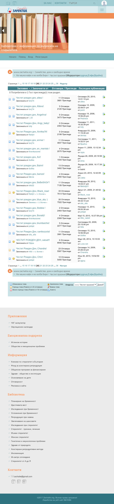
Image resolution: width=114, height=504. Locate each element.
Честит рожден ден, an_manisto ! (33, 148)
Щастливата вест (19, 405)
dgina (82, 260)
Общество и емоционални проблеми (28, 346)
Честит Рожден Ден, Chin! (29, 256)
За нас (48, 3)
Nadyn (31, 134)
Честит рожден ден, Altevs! (30, 106)
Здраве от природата (20, 445)
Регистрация (41, 56)
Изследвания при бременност (25, 409)
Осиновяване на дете (21, 377)
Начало (12, 56)
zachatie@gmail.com (8, 3)
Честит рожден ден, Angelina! (31, 114)
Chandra (84, 252)
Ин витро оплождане (20, 457)
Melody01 (84, 186)
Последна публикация (92, 88)
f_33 (31, 117)
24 (49, 83)
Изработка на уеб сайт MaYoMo (57, 499)
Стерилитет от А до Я (21, 461)
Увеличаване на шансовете (23, 421)
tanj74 (31, 100)
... (21, 83)
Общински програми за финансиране (28, 369)
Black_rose (85, 194)
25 (52, 83)
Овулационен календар (22, 326)
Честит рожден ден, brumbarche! (32, 223)
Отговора (57, 88)
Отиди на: (69, 285)
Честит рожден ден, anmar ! (30, 140)
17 (29, 83)
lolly (30, 126)
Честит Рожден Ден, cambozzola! (33, 231)
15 (23, 83)
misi (30, 251)
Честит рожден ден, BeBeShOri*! (33, 182)
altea (82, 101)
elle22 (31, 185)
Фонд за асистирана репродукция (26, 365)
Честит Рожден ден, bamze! (30, 173)
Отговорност (17, 381)
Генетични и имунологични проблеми (28, 441)
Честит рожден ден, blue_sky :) (32, 199)
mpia (82, 152)
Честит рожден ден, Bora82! (30, 215)
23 (46, 83)
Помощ (22, 56)
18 (31, 83)
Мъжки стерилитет (19, 433)
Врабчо (98, 75)
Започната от (40, 88)
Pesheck (84, 118)
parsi (82, 110)
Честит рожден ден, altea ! (29, 97)
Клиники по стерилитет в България (27, 361)
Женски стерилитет (20, 437)
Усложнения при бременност (24, 413)
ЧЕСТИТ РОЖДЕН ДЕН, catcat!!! (33, 240)
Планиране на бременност (23, 401)
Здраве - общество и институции (26, 373)
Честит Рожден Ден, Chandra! (31, 248)
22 (44, 83)
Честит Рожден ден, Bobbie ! (30, 207)
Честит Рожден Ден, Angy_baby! (32, 123)
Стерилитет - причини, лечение (25, 429)
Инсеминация (17, 453)
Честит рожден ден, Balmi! (29, 165)
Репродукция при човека (22, 417)
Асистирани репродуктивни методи (27, 449)
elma (82, 160)
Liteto (82, 177)
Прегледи (70, 88)
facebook (15, 3)
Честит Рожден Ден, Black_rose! (32, 191)
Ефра (31, 243)
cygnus (83, 75)
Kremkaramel (34, 151)
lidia (82, 226)
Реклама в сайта (18, 385)
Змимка (32, 202)
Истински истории (19, 342)
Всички (42, 194)
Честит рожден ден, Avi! (28, 157)
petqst (83, 211)
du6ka (31, 160)
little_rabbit (85, 218)
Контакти (60, 3)
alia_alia (84, 203)
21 (41, 83)
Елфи (91, 75)
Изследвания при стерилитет (24, 425)
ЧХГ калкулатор (18, 322)
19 (34, 83)
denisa (83, 135)
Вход (30, 56)
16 (26, 83)
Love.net (84, 243)
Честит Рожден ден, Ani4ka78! (31, 131)
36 (57, 83)
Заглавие (23, 88)
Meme (31, 176)
